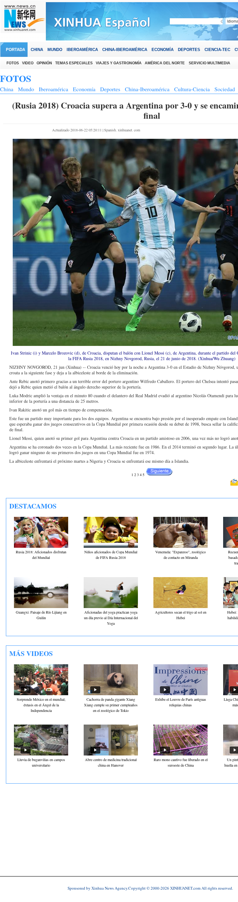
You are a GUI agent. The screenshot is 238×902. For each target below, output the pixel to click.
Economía (84, 89)
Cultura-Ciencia (192, 89)
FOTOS (15, 78)
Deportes (110, 89)
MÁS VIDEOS (31, 653)
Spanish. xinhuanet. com (122, 129)
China (6, 89)
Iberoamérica (53, 89)
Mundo (26, 89)
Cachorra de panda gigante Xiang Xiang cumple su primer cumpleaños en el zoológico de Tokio (111, 705)
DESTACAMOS (32, 506)
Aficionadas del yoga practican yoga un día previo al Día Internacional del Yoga (111, 618)
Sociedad (224, 89)
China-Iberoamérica (147, 89)
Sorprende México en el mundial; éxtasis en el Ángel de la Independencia (41, 705)
